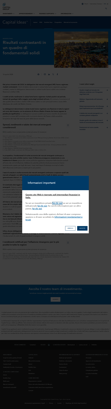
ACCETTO (82, 228)
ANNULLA (70, 228)
